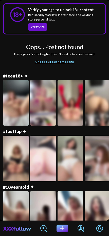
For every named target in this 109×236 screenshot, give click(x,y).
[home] (17, 228)
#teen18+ (13, 75)
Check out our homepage (54, 62)
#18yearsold (16, 187)
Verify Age (38, 27)
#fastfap (12, 131)
